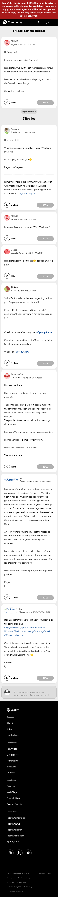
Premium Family (14, 829)
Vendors (11, 772)
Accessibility (21, 882)
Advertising (12, 760)
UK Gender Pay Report (15, 891)
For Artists (12, 748)
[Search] (39, 22)
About (10, 723)
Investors (11, 766)
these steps (36, 12)
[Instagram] (10, 853)
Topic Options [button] (28, 111)
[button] (53, 43)
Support (11, 786)
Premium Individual (16, 817)
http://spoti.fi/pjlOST (26, 193)
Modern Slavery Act (14, 887)
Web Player (12, 792)
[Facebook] (28, 853)
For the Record (14, 735)
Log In (46, 22)
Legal (9, 873)
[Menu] (53, 22)
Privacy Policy (11, 878)
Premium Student (15, 835)
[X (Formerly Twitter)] (19, 853)
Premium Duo (13, 823)
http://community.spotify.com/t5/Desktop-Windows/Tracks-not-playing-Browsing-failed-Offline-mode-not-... (27, 631)
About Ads (10, 882)
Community (15, 22)
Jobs (9, 729)
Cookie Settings (24, 878)
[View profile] (7, 42)
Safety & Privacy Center (21, 873)
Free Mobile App (15, 798)
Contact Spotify (14, 804)
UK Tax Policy (27, 887)
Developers (12, 754)
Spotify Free (13, 841)
